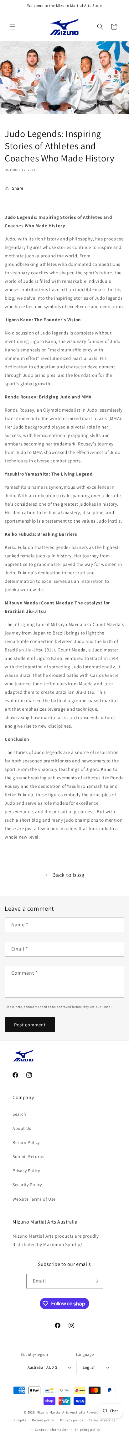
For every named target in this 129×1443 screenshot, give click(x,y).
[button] (12, 27)
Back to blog (68, 874)
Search (19, 1114)
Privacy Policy (26, 1170)
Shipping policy (88, 1429)
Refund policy (43, 1420)
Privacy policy (71, 1420)
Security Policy (27, 1185)
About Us (22, 1128)
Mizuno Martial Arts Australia (61, 1412)
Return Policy (26, 1142)
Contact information (52, 1429)
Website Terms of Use (34, 1199)
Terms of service (102, 1420)
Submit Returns (28, 1156)
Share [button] (17, 188)
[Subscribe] (96, 1281)
